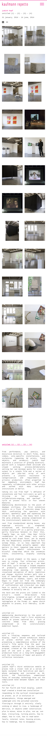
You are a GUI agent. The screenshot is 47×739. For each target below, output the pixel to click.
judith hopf (7, 11)
